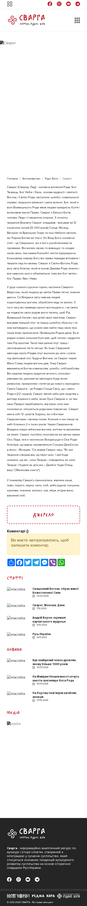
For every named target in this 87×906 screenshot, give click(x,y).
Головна (12, 178)
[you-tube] (68, 3)
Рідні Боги (51, 178)
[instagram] (59, 3)
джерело (43, 515)
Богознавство (31, 178)
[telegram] (77, 3)
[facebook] (50, 3)
